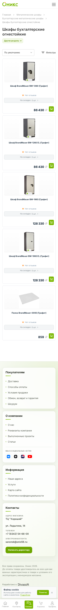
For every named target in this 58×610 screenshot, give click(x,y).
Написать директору (19, 550)
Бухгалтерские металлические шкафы (22, 18)
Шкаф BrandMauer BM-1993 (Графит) (29, 199)
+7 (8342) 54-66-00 (17, 533)
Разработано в (9, 584)
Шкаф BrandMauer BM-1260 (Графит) (29, 86)
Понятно (43, 592)
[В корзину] (51, 109)
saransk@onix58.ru (16, 541)
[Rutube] (23, 456)
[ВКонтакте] (8, 456)
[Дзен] (16, 456)
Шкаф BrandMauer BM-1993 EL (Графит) (29, 256)
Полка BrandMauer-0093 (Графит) (29, 313)
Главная (6, 14)
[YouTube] (30, 456)
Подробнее (25, 595)
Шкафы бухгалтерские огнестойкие (21, 22)
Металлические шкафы (29, 14)
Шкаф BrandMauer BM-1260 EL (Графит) (29, 142)
